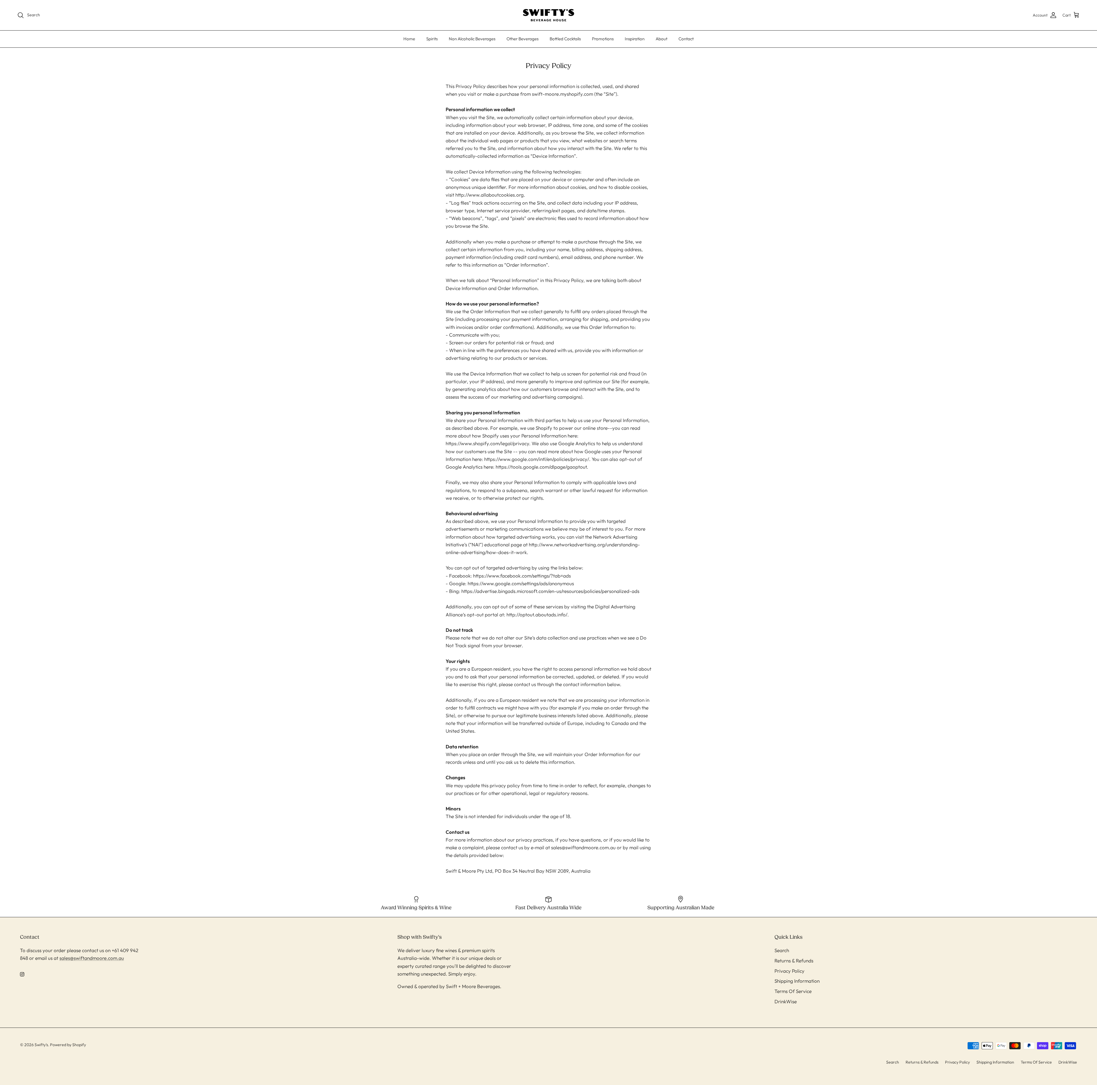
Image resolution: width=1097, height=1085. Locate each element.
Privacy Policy (789, 971)
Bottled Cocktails (565, 38)
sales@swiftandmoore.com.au (91, 958)
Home (409, 38)
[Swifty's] (548, 15)
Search (781, 950)
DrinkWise (785, 1001)
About (661, 38)
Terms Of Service (793, 991)
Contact (686, 38)
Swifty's (41, 1044)
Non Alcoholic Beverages (472, 38)
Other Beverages (523, 38)
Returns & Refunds (793, 961)
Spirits (432, 38)
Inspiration (634, 38)
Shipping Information (797, 981)
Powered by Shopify (68, 1044)
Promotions (603, 38)
